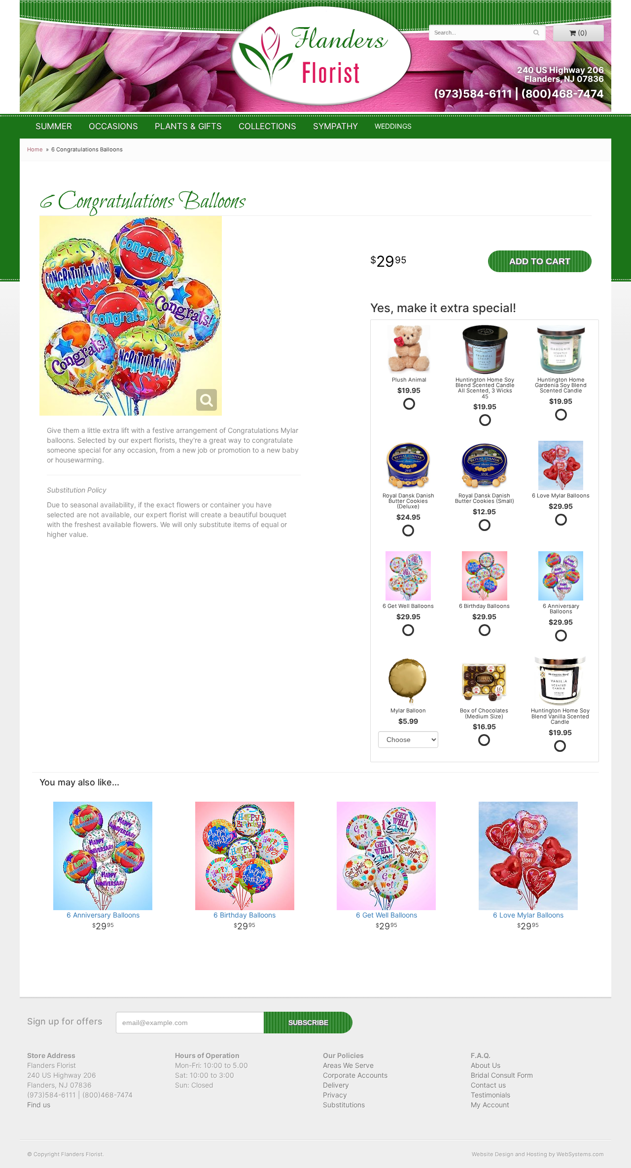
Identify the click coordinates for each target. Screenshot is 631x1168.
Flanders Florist (320, 56)
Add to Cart (539, 261)
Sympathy (335, 126)
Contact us (488, 1085)
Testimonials (490, 1095)
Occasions (113, 126)
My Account (490, 1104)
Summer (53, 126)
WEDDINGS (393, 126)
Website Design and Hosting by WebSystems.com (538, 1154)
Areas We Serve (348, 1065)
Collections (267, 126)
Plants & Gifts (188, 126)
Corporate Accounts (355, 1075)
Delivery (336, 1085)
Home (35, 149)
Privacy (335, 1095)
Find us (38, 1104)
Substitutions (344, 1104)
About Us (485, 1065)
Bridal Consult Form (502, 1075)
